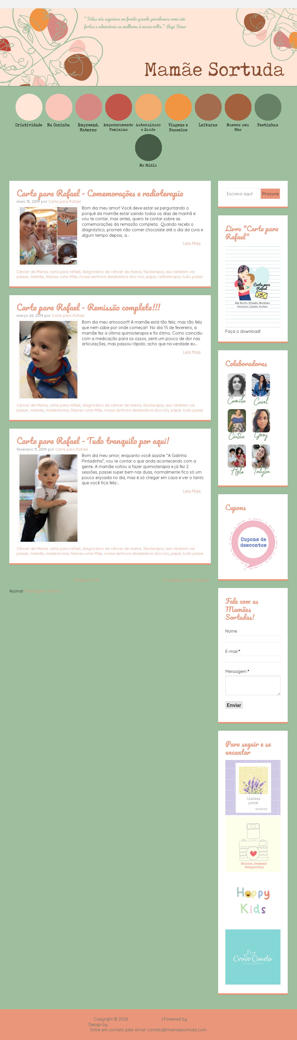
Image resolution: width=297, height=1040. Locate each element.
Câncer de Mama (32, 271)
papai (151, 276)
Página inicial (86, 580)
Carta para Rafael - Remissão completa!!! (88, 307)
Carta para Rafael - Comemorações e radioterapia (100, 193)
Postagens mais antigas (186, 580)
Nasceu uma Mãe (61, 276)
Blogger (195, 1019)
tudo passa (192, 276)
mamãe (37, 276)
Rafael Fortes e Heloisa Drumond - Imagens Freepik (159, 1024)
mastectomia (57, 410)
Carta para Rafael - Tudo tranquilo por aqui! (93, 440)
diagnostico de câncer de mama (111, 271)
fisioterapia (153, 271)
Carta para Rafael (64, 201)
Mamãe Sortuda (145, 1019)
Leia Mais (192, 243)
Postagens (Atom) (43, 591)
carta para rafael (65, 271)
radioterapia (169, 276)
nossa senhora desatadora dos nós (111, 276)
